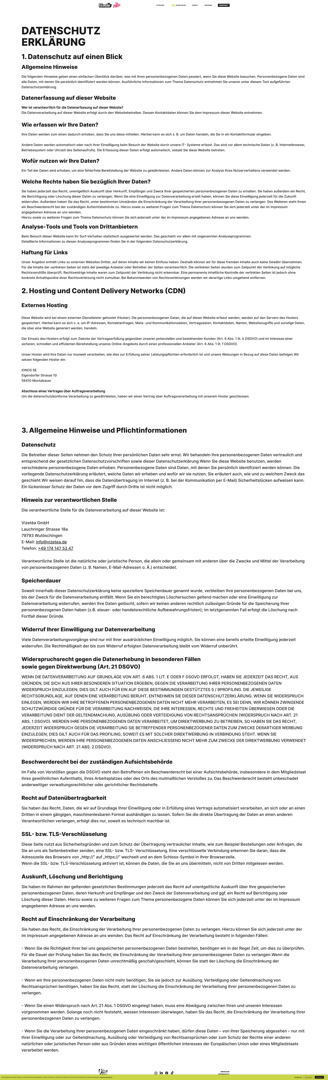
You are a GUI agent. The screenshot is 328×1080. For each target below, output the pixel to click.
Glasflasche (181, 5)
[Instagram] (156, 1073)
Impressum (225, 1072)
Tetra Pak (160, 5)
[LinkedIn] (161, 1073)
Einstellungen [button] (298, 1077)
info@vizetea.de (51, 541)
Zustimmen (319, 1077)
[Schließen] (326, 1077)
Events (195, 5)
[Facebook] (167, 1073)
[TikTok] (172, 1073)
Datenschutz (223, 1074)
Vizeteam (208, 5)
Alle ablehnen (308, 1077)
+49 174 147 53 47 (55, 548)
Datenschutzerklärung (106, 1077)
